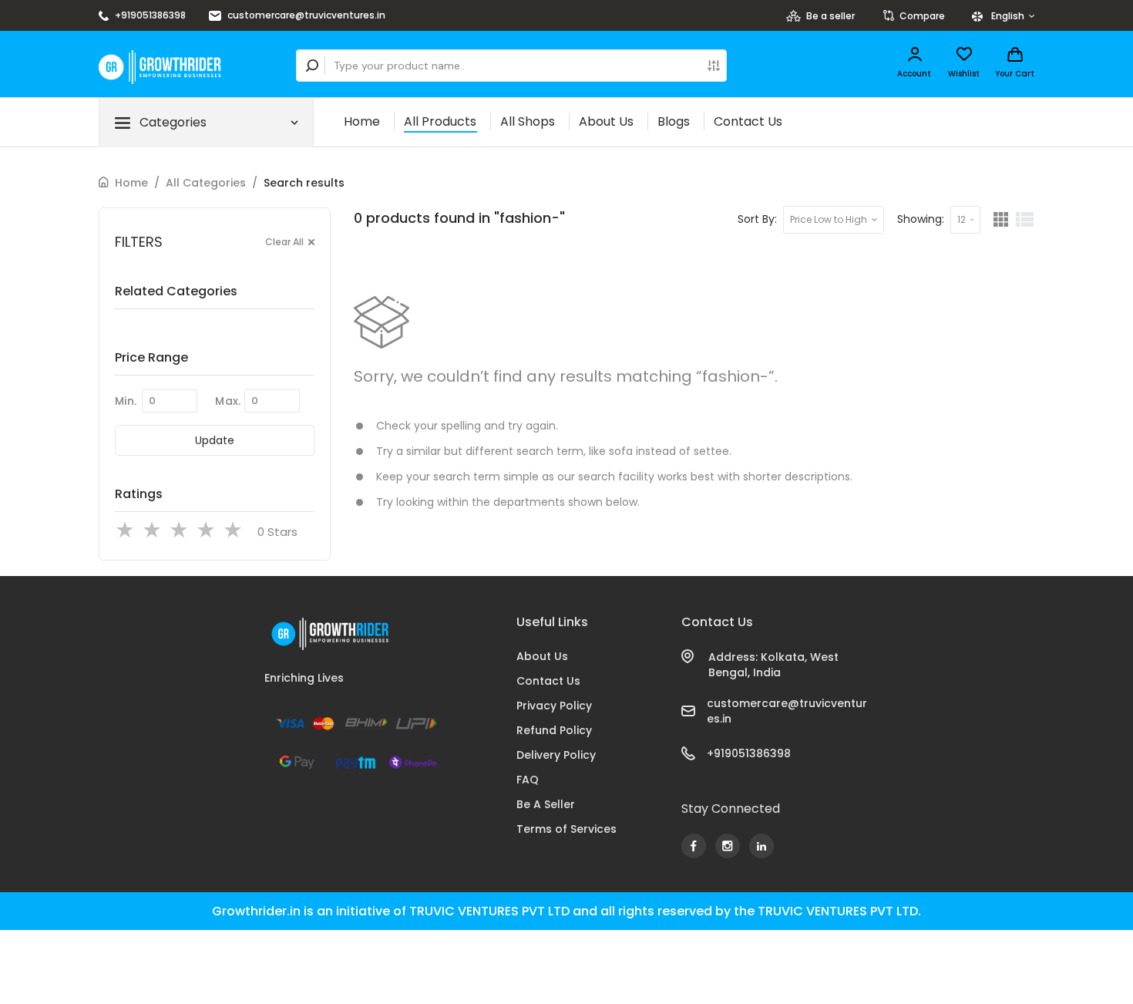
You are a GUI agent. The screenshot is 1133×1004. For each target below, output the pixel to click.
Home (362, 121)
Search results (304, 182)
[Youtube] (693, 846)
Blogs (673, 121)
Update (214, 440)
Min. (125, 401)
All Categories (206, 182)
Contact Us (748, 121)
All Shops (527, 121)
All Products (440, 121)
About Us (606, 121)
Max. (227, 401)
